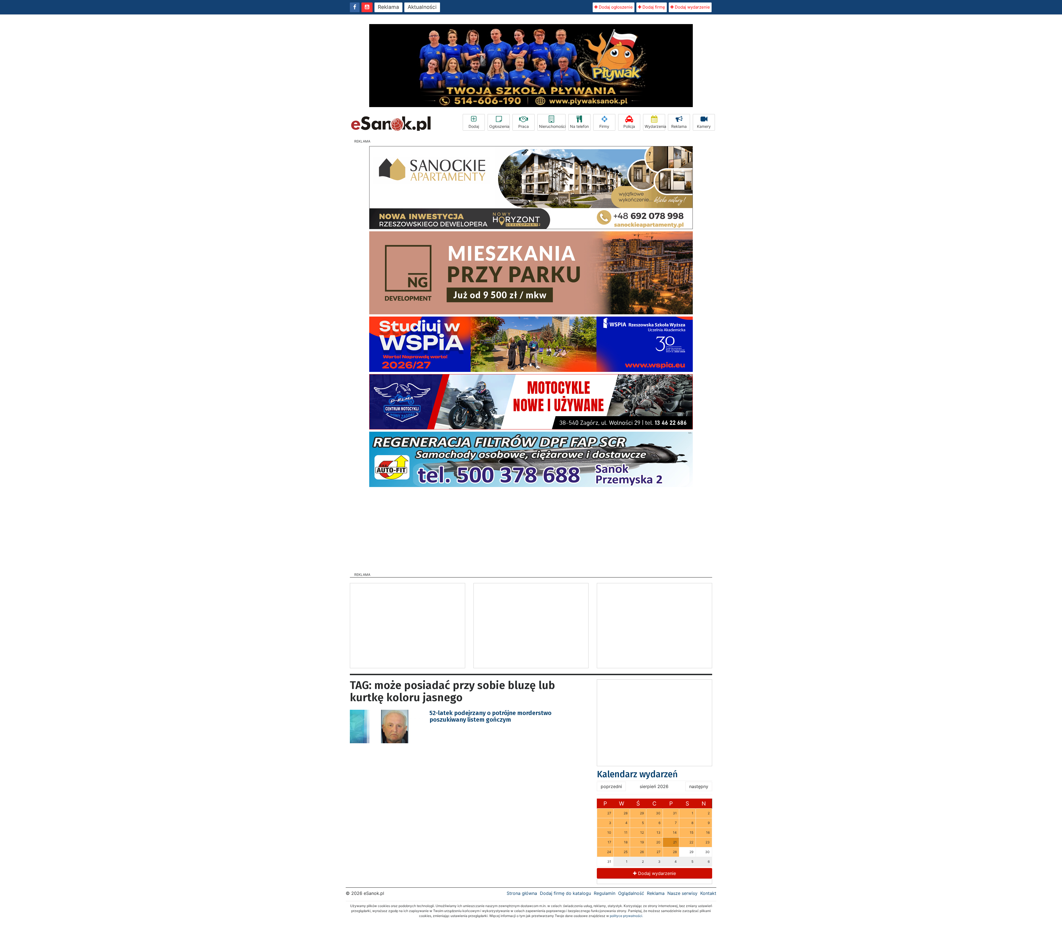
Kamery (704, 126)
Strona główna (522, 893)
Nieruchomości (552, 126)
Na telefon (579, 126)
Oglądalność (631, 893)
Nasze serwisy (682, 893)
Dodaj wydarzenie (692, 7)
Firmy (604, 126)
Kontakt (708, 893)
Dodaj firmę (653, 7)
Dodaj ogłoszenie (615, 7)
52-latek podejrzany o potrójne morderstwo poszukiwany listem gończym (490, 716)
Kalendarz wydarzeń (637, 774)
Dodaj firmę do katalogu (565, 893)
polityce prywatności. (626, 916)
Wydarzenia (655, 126)
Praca (523, 126)
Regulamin (604, 893)
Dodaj (473, 126)
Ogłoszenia (499, 126)
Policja (629, 126)
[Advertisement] (531, 528)
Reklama (388, 7)
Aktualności (422, 7)
